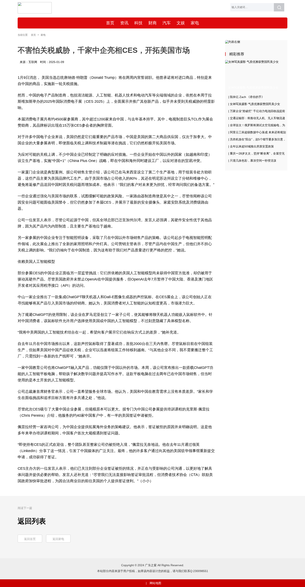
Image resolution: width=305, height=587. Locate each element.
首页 (110, 23)
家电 (195, 23)
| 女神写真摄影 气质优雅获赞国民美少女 (254, 104)
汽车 (166, 23)
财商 (152, 23)
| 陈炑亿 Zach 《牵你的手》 (246, 97)
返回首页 (30, 539)
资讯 (124, 23)
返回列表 (32, 521)
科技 (138, 23)
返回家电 (58, 539)
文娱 (181, 23)
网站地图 (155, 583)
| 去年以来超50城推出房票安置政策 (251, 146)
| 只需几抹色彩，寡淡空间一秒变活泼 (252, 160)
